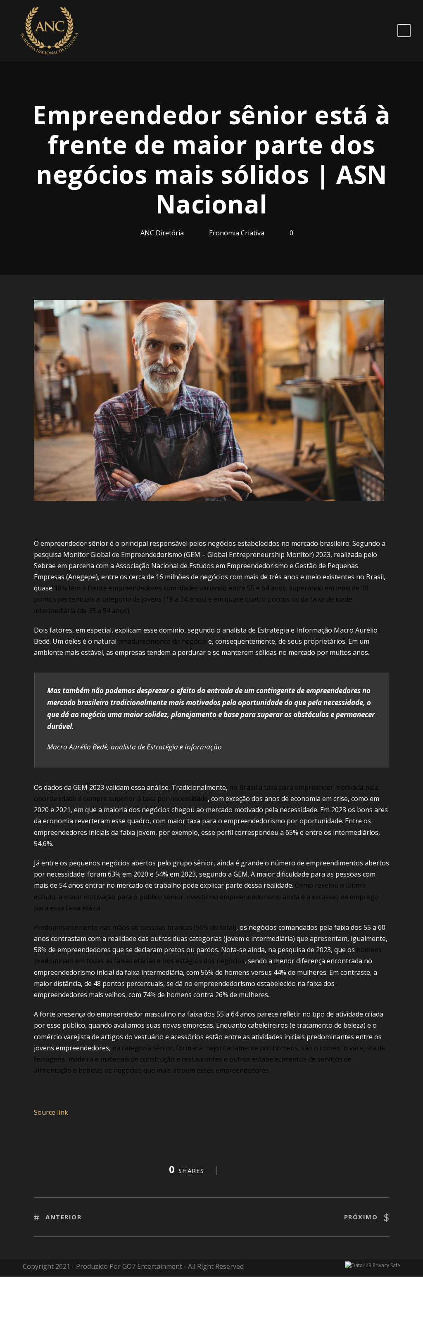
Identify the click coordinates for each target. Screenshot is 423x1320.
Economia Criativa (236, 232)
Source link (51, 1112)
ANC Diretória (162, 232)
